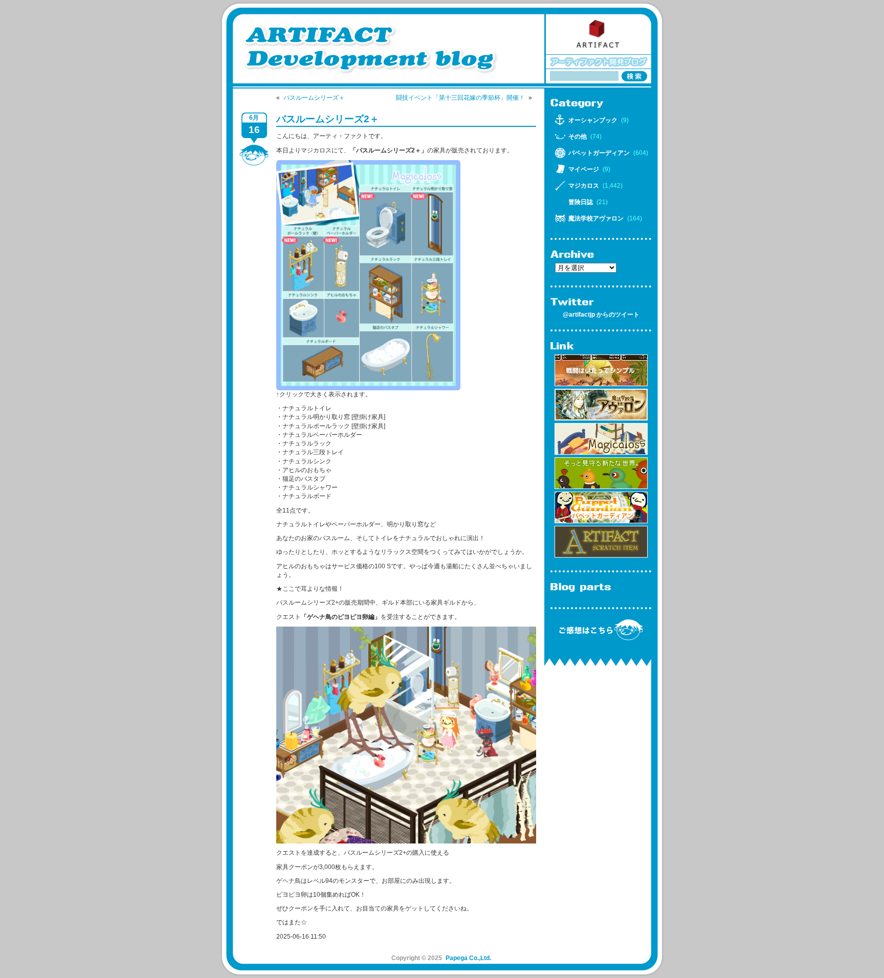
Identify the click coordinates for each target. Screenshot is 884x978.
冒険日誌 (580, 202)
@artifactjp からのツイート (601, 314)
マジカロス (583, 185)
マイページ (583, 169)
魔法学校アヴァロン (596, 218)
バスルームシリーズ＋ (314, 97)
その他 (577, 136)
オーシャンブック (592, 120)
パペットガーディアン (599, 153)
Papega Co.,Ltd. (468, 958)
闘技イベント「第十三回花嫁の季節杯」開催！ (460, 97)
